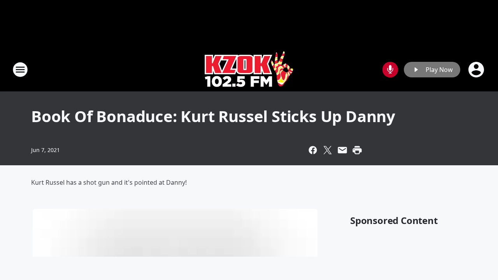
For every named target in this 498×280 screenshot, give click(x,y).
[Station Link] (249, 69)
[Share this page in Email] (342, 150)
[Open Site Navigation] (20, 69)
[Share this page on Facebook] (312, 150)
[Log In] (477, 69)
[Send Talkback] (390, 69)
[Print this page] (357, 150)
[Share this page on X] (327, 150)
